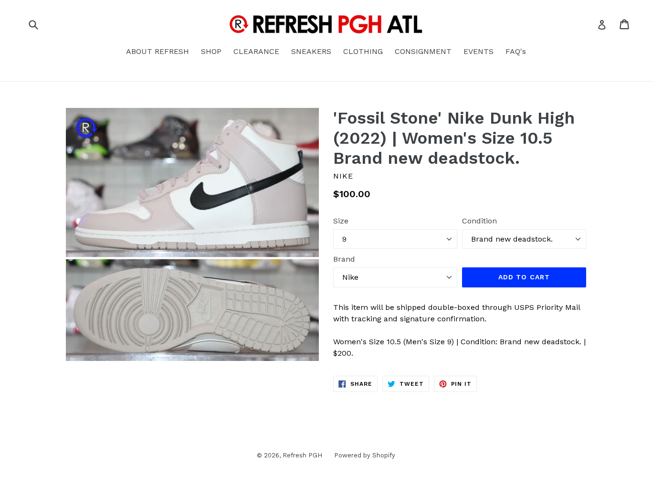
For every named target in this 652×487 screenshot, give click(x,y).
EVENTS (478, 51)
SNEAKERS (311, 51)
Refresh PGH (302, 455)
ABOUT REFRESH (157, 51)
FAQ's (515, 51)
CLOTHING (363, 51)
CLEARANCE (256, 51)
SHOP (211, 51)
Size (340, 220)
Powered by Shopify (364, 455)
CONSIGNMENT (423, 51)
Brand (344, 259)
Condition (479, 220)
